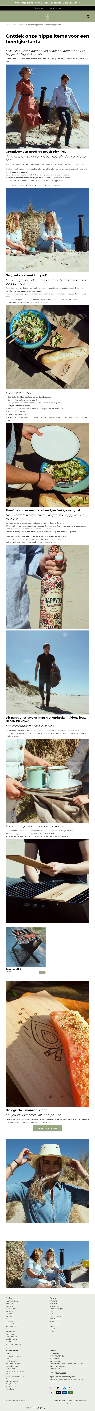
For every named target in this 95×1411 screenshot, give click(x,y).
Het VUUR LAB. (11, 25)
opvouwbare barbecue (42, 397)
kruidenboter (57, 409)
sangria (23, 414)
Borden (11, 400)
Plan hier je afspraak (56, 1379)
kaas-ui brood (30, 409)
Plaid (9, 412)
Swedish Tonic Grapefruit (52, 403)
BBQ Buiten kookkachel (17, 397)
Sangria (20, 523)
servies (51, 733)
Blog (21, 25)
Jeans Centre (55, 185)
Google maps (61, 1373)
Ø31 (38, 300)
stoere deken (19, 412)
